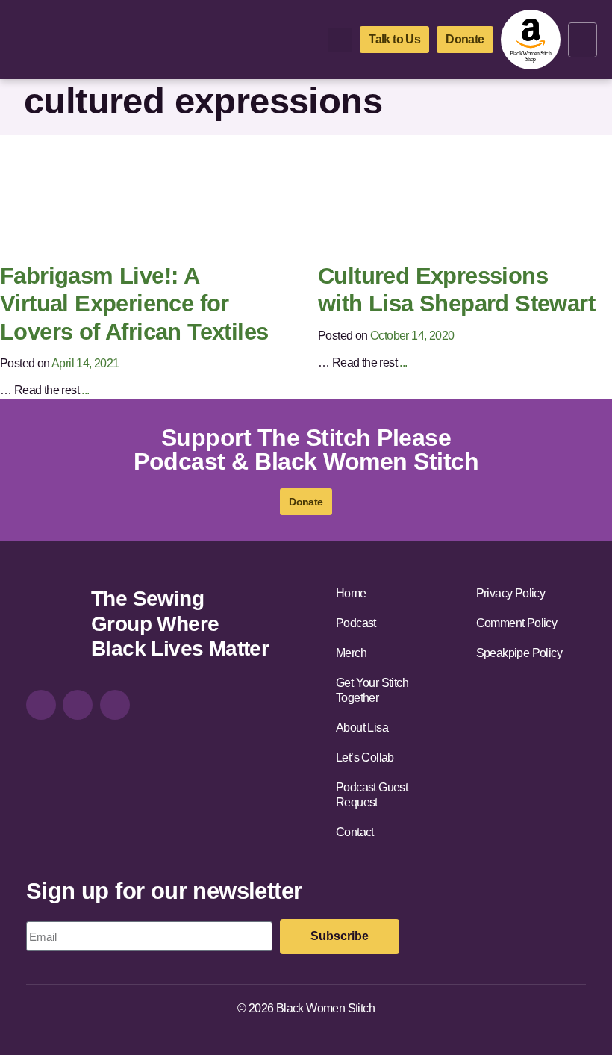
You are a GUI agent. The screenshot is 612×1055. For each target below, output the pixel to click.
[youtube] (115, 705)
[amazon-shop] (531, 39)
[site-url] (53, 626)
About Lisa (362, 727)
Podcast (356, 623)
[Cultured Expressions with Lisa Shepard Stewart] (451, 197)
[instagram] (41, 705)
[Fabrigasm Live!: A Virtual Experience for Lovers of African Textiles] (133, 197)
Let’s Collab (365, 757)
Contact (355, 832)
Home (351, 593)
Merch (351, 653)
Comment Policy (517, 623)
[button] (582, 39)
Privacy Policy (511, 593)
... (85, 390)
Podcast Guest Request (372, 795)
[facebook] (78, 705)
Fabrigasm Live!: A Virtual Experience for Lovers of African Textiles (134, 304)
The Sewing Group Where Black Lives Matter (180, 623)
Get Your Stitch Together (372, 690)
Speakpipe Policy (519, 653)
